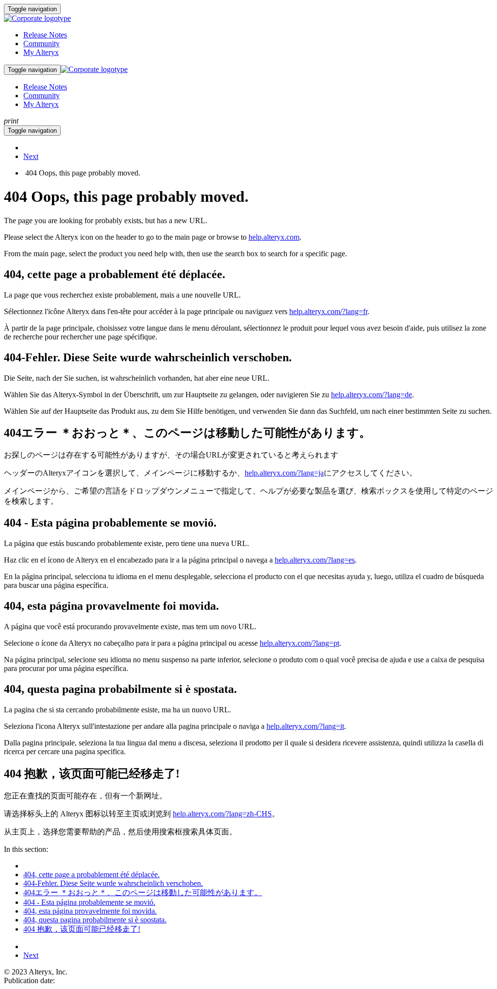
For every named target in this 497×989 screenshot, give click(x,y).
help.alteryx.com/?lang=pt (299, 643)
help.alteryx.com (273, 237)
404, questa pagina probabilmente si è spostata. (94, 920)
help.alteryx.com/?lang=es (315, 560)
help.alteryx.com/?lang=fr (328, 311)
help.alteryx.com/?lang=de (371, 394)
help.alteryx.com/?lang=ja (284, 473)
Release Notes (45, 35)
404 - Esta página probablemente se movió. (89, 902)
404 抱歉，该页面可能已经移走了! (81, 929)
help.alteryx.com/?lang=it (305, 726)
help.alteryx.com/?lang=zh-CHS (222, 814)
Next (30, 156)
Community (41, 43)
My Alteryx (41, 52)
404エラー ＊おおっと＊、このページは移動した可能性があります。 (142, 892)
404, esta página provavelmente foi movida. (90, 911)
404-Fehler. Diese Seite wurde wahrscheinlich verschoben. (113, 883)
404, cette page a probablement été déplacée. (91, 874)
